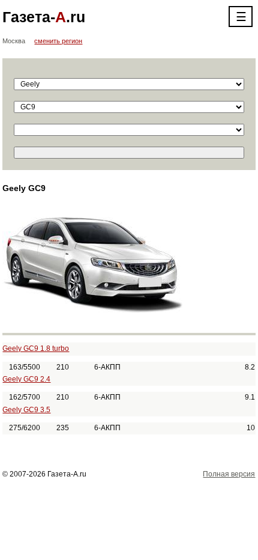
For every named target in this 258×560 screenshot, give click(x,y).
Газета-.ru (43, 16)
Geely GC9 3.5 (26, 410)
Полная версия (229, 474)
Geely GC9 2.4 (26, 379)
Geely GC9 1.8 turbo (35, 348)
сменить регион (58, 40)
